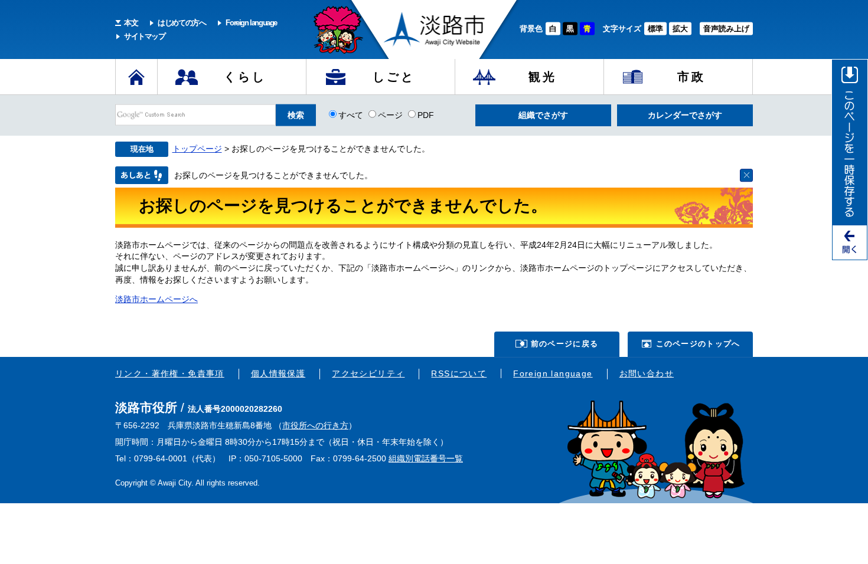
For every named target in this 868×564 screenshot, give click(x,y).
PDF (425, 114)
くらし (245, 76)
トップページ (197, 148)
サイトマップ (144, 36)
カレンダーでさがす (685, 115)
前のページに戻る (564, 343)
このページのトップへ (698, 343)
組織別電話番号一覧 (426, 458)
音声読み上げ (726, 28)
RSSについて (459, 373)
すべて (350, 114)
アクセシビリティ (368, 373)
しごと (394, 76)
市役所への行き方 (315, 425)
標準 (655, 28)
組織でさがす (543, 115)
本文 (131, 22)
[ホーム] (136, 76)
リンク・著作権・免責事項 (169, 373)
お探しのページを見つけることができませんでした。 (273, 175)
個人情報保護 (278, 373)
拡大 (680, 28)
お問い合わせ (646, 373)
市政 (691, 76)
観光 (542, 76)
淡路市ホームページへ (156, 299)
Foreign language (251, 22)
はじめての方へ (181, 22)
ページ (390, 114)
